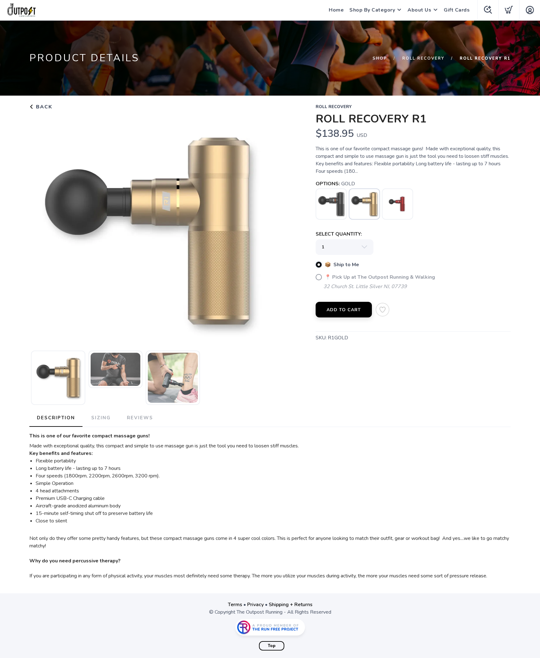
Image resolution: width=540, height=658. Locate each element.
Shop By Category (372, 10)
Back (43, 106)
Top (272, 646)
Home (336, 10)
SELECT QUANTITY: (339, 234)
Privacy (255, 604)
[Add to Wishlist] (382, 310)
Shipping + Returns (290, 604)
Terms (235, 604)
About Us (419, 10)
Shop (379, 58)
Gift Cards (457, 10)
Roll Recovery (423, 58)
